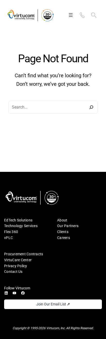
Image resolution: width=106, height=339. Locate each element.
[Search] (91, 107)
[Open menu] (71, 15)
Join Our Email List (53, 304)
